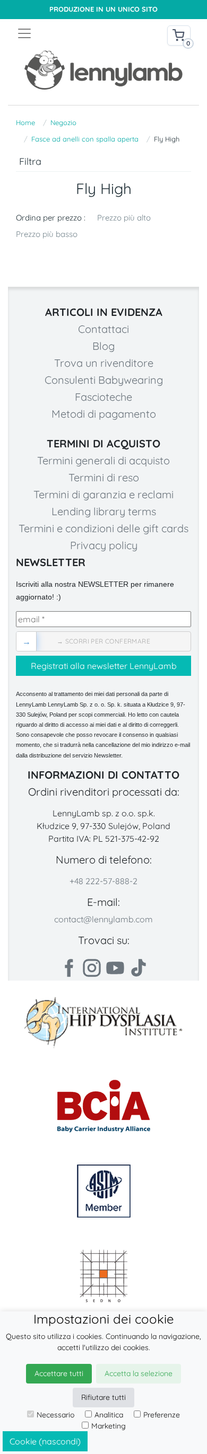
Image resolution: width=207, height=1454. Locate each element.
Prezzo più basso (46, 234)
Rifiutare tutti (103, 1397)
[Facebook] (68, 968)
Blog (103, 346)
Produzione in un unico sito (103, 9)
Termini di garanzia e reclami (103, 494)
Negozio (63, 122)
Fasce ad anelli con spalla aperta (85, 139)
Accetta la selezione (138, 1373)
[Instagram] (91, 968)
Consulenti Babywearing (104, 379)
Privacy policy (103, 545)
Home (25, 122)
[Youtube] (115, 968)
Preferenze (161, 1415)
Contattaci (103, 329)
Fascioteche (103, 396)
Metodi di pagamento (103, 413)
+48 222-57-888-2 (103, 881)
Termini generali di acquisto (103, 460)
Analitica (108, 1415)
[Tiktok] (138, 968)
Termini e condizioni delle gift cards (103, 528)
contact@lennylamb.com (103, 919)
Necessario (55, 1415)
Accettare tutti (58, 1373)
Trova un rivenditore (103, 362)
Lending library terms (103, 511)
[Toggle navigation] (60, 33)
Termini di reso (103, 477)
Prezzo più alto (124, 218)
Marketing (108, 1426)
